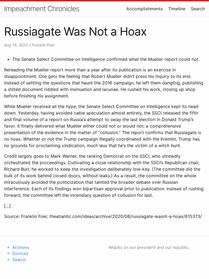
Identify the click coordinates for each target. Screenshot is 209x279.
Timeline (176, 8)
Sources (20, 253)
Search (198, 8)
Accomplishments (144, 8)
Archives (20, 247)
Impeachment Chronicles (41, 8)
